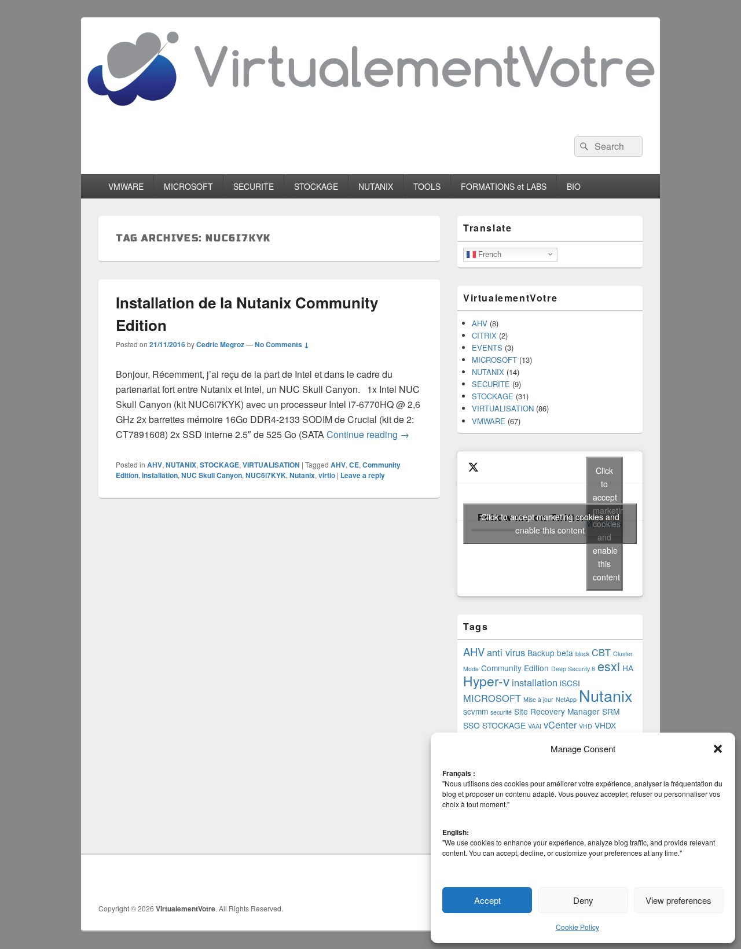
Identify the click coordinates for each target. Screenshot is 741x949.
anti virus (506, 652)
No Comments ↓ (282, 344)
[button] (718, 749)
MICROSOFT (188, 186)
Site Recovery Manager (557, 711)
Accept (487, 900)
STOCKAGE (316, 186)
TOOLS (427, 186)
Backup (541, 653)
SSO (471, 725)
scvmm (475, 711)
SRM (610, 711)
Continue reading (368, 434)
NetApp (566, 699)
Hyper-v (486, 680)
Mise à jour (538, 699)
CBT (601, 652)
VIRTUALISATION (271, 464)
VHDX (605, 725)
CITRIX (484, 335)
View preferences (678, 900)
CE (354, 464)
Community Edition (515, 668)
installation (160, 475)
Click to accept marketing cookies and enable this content (550, 523)
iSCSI (570, 683)
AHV (154, 464)
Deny (583, 900)
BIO (574, 186)
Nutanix (302, 475)
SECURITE (253, 186)
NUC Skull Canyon (211, 475)
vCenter (560, 724)
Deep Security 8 (573, 668)
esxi (608, 666)
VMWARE (126, 186)
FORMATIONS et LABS (503, 186)
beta (565, 653)
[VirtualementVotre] (370, 115)
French (488, 253)
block (582, 653)
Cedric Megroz (220, 344)
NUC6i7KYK (265, 475)
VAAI (534, 726)
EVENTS (487, 347)
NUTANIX (375, 186)
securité (501, 712)
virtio (326, 475)
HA (627, 668)
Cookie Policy (577, 927)
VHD (585, 726)
